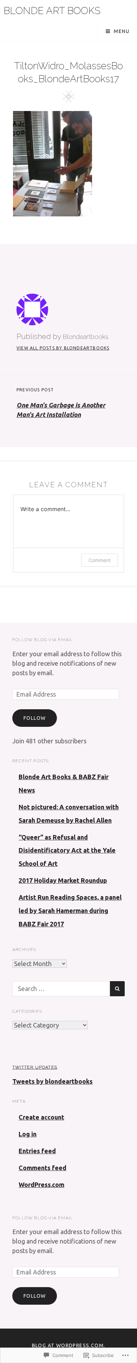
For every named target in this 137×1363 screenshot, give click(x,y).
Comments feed (42, 1167)
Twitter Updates (34, 1067)
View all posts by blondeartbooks (63, 348)
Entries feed (37, 1150)
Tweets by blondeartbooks (52, 1081)
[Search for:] (61, 988)
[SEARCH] (117, 988)
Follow (35, 718)
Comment (100, 560)
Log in (28, 1133)
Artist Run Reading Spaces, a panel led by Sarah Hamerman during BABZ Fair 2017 (70, 910)
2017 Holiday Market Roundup (63, 880)
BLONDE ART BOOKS (52, 11)
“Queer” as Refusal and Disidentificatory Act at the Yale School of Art (67, 850)
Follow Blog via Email (42, 639)
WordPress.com (41, 1184)
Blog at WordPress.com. (68, 1345)
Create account (41, 1117)
